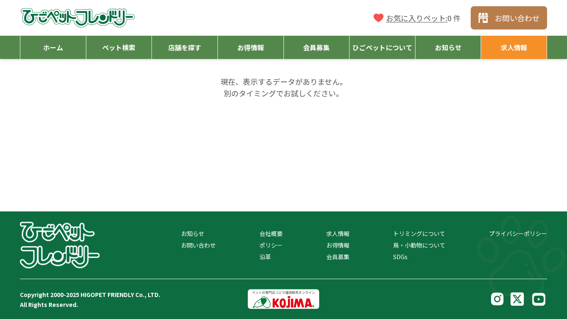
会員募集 (337, 257)
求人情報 (337, 233)
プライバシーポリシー (518, 233)
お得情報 (337, 245)
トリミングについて (419, 233)
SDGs (400, 257)
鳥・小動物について (419, 245)
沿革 (265, 257)
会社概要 (271, 233)
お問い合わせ (198, 245)
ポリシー (271, 245)
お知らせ (192, 233)
